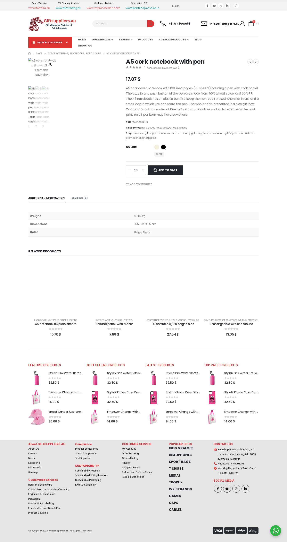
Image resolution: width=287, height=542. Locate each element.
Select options (59, 311)
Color (131, 147)
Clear (159, 154)
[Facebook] (207, 5)
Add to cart (167, 170)
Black (163, 147)
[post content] (55, 287)
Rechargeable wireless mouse (231, 324)
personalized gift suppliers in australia (231, 133)
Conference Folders (157, 320)
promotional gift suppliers (141, 137)
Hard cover (147, 127)
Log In (175, 5)
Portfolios (193, 320)
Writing (128, 320)
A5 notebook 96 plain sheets (55, 324)
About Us (85, 45)
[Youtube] (214, 5)
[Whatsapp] (236, 5)
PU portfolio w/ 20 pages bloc (173, 324)
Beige (156, 147)
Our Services (101, 39)
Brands (124, 39)
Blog (198, 39)
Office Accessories (258, 320)
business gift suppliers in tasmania (155, 133)
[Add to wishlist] (77, 266)
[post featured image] (36, 378)
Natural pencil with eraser (114, 324)
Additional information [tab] (46, 198)
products (145, 39)
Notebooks (162, 127)
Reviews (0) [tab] (79, 198)
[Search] (150, 23)
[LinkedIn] (227, 5)
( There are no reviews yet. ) (161, 68)
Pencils (119, 320)
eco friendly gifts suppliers (192, 133)
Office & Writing (178, 127)
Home (82, 39)
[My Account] (242, 23)
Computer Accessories (216, 320)
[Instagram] (221, 5)
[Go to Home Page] (29, 53)
